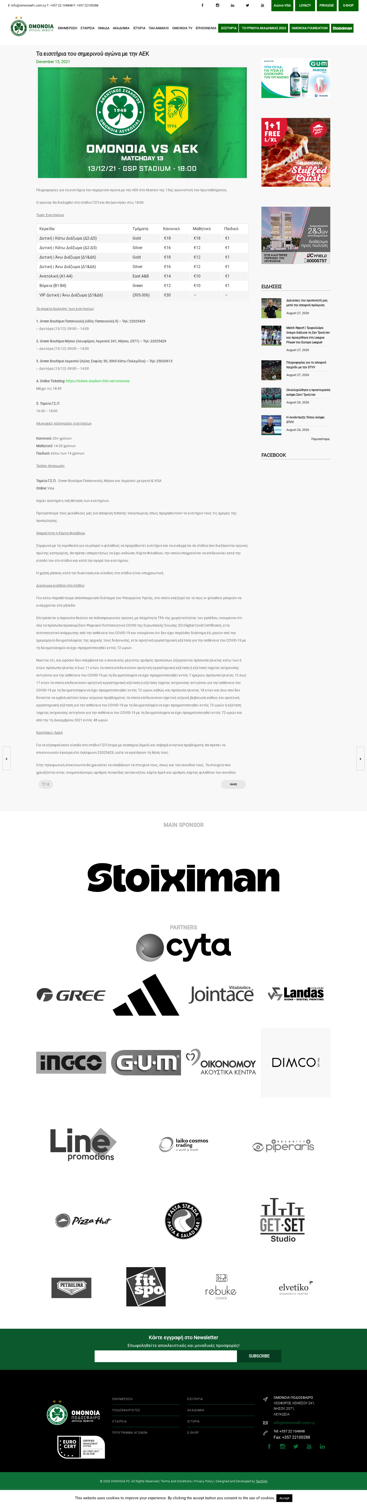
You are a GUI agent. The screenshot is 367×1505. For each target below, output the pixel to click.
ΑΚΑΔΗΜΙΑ (121, 28)
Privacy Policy (203, 1481)
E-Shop (348, 5)
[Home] (17, 28)
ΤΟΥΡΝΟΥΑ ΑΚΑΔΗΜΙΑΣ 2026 (264, 28)
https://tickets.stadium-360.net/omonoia (98, 381)
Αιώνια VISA (282, 5)
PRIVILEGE (327, 5)
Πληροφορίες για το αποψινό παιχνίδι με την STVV (306, 365)
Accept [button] (284, 1498)
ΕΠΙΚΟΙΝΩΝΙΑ (206, 28)
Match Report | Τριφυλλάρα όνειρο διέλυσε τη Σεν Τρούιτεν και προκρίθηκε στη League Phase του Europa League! (308, 335)
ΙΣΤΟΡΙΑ (139, 28)
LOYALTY (305, 5)
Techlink (261, 1481)
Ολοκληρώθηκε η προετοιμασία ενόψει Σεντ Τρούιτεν (308, 392)
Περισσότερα (320, 439)
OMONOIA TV (182, 28)
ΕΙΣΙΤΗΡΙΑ (228, 28)
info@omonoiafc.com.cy (294, 1422)
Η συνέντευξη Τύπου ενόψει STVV (305, 420)
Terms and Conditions (176, 1481)
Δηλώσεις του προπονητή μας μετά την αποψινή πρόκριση (307, 303)
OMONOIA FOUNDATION (310, 28)
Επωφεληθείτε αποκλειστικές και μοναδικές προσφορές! (183, 1345)
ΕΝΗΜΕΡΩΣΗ (67, 28)
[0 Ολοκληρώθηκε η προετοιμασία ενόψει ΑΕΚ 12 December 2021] (4, 758)
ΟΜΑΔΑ (103, 28)
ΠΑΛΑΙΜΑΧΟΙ (159, 28)
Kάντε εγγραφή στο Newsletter (183, 1337)
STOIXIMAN (342, 28)
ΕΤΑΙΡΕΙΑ (87, 28)
